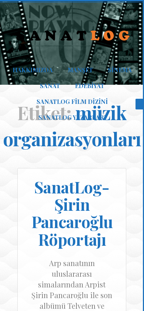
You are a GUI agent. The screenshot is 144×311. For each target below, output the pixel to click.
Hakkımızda (33, 70)
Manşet (80, 70)
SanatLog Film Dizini (72, 101)
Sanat (50, 86)
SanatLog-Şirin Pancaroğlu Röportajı (72, 213)
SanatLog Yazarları (72, 117)
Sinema (120, 70)
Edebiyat (89, 86)
